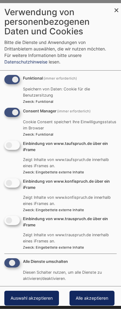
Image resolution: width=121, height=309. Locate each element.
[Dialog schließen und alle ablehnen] (116, 7)
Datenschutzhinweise (25, 61)
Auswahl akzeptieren (32, 298)
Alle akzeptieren (92, 298)
